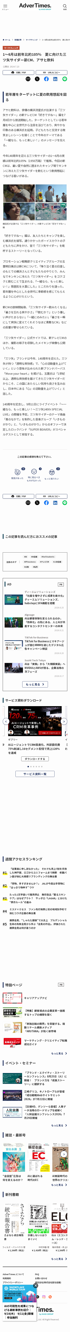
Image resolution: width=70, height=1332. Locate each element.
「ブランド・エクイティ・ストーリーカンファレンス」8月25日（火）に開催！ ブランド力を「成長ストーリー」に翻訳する (45, 1078)
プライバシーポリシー (13, 1282)
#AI (25, 556)
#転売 (35, 567)
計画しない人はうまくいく (37, 1237)
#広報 (26, 567)
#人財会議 (57, 561)
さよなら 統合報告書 (14, 1237)
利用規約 (7, 1278)
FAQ (37, 1274)
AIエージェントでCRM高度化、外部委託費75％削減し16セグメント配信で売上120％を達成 (34, 749)
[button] (28, 78)
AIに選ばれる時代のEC (35, 1177)
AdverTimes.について (13, 1274)
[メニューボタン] (5, 7)
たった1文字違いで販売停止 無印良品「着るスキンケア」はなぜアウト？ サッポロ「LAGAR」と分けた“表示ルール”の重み (38, 898)
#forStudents (47, 556)
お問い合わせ (41, 1278)
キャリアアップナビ (35, 998)
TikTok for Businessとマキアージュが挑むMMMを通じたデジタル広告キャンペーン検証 (44, 644)
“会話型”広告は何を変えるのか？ (13, 1177)
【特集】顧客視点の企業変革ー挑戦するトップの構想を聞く (44, 1012)
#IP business (30, 561)
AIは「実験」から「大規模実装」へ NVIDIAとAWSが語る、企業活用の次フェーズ (45, 667)
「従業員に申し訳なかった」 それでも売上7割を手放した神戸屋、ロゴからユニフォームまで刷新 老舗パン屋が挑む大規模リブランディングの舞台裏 (38, 872)
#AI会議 (34, 556)
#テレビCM (44, 561)
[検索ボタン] (65, 7)
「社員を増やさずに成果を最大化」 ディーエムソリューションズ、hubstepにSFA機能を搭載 (46, 599)
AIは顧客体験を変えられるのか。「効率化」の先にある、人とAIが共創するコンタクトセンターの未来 (45, 622)
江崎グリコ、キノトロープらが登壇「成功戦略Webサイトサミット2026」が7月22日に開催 (44, 1095)
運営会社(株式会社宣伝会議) (48, 1282)
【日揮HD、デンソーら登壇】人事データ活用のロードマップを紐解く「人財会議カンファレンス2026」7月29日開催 (45, 1112)
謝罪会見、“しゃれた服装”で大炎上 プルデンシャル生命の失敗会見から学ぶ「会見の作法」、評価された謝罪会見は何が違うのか (38, 924)
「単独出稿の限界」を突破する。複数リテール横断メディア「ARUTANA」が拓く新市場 (44, 1027)
